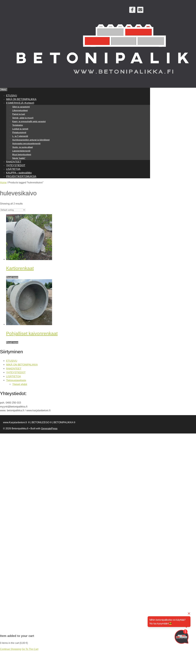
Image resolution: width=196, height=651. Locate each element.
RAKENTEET (13, 161)
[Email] (140, 10)
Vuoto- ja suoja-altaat (22, 147)
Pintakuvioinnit (19, 132)
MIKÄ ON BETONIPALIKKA (21, 99)
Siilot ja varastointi (21, 106)
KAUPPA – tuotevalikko (19, 172)
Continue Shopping (10, 649)
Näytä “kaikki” (18, 158)
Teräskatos (17, 125)
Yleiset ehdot (19, 384)
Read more (12, 277)
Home (3, 182)
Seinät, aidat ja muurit (22, 117)
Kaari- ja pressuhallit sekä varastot (29, 121)
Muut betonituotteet (21, 154)
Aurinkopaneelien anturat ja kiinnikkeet (31, 140)
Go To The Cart (30, 649)
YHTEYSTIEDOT (15, 165)
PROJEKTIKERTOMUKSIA (21, 176)
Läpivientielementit (21, 151)
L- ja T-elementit (20, 136)
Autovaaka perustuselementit (26, 143)
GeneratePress (49, 428)
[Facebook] (132, 10)
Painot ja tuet (18, 114)
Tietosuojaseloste (16, 380)
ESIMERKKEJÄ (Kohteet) (20, 103)
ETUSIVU (11, 95)
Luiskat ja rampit (20, 129)
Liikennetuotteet (20, 110)
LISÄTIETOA (13, 169)
